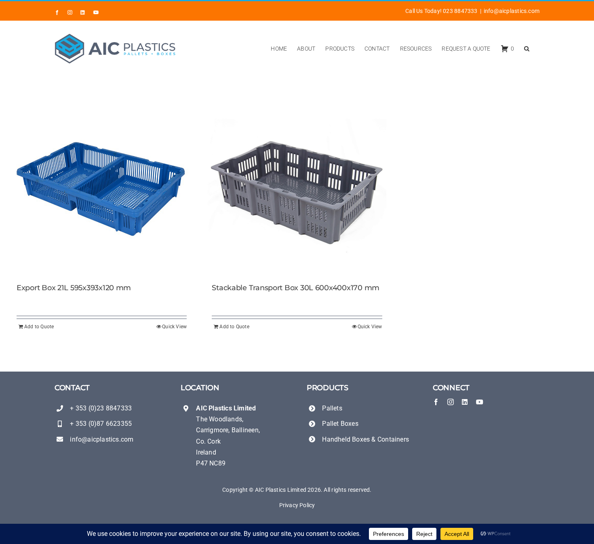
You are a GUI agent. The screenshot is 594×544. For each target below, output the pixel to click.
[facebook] (436, 402)
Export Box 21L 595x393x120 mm (74, 287)
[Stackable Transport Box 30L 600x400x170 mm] (297, 190)
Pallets (332, 408)
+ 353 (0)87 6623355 (101, 423)
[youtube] (479, 402)
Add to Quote (39, 326)
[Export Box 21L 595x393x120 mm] (102, 190)
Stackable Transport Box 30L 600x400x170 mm (295, 287)
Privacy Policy (297, 505)
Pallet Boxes (340, 423)
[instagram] (450, 402)
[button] (526, 48)
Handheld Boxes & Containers (365, 439)
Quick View (174, 326)
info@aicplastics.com (511, 11)
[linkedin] (465, 402)
